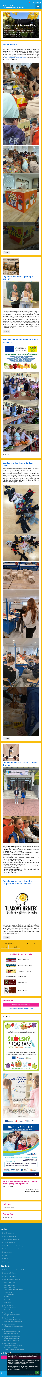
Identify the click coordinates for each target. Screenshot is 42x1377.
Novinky (6, 1262)
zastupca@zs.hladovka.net (12, 1279)
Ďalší (15, 947)
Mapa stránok (8, 1252)
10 (10, 947)
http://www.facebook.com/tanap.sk (16, 58)
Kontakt (6, 1258)
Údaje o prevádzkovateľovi (12, 1249)
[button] (29, 2)
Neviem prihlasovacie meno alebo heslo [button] (21, 1009)
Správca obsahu (9, 1233)
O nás (6, 1255)
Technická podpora (10, 1236)
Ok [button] (37, 1372)
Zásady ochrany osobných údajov (14, 1246)
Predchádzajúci (9, 944)
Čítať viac (6, 252)
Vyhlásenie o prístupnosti (11, 1239)
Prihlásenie (37, 2)
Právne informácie (9, 1243)
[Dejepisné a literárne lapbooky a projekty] (21, 266)
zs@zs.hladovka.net (10, 1273)
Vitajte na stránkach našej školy (20, 25)
